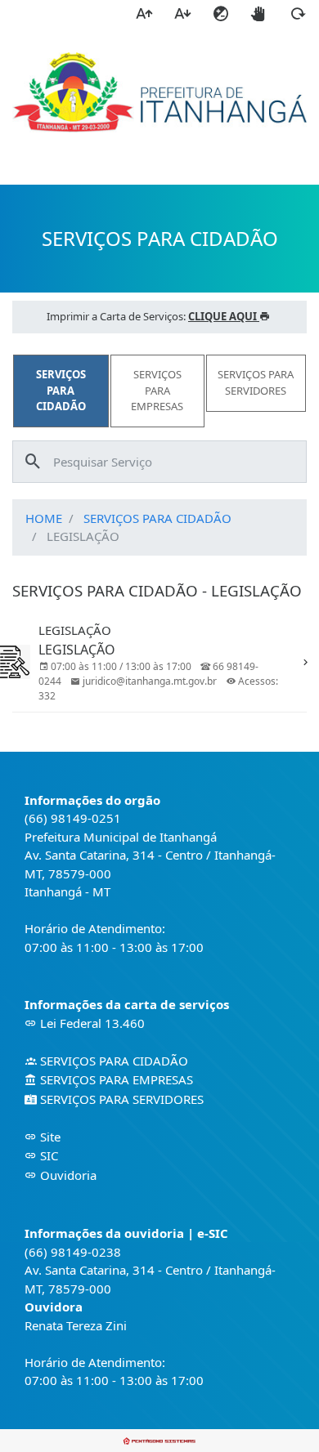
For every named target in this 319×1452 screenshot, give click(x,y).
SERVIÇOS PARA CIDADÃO (157, 518)
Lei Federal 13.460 (91, 1023)
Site (49, 1136)
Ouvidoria (67, 1175)
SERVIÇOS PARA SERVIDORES (120, 1099)
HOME (43, 518)
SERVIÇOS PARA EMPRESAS (115, 1079)
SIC (47, 1155)
